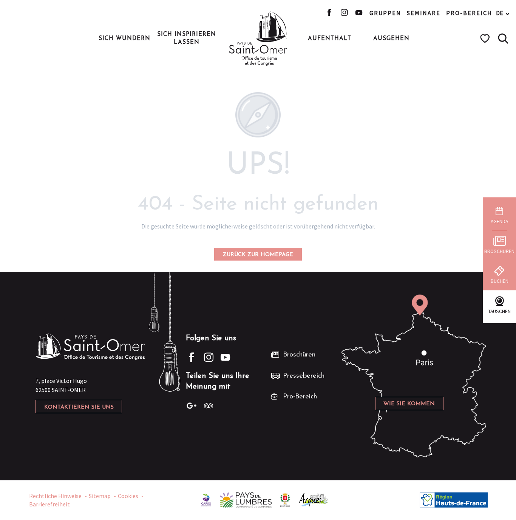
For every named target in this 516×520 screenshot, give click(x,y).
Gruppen (385, 13)
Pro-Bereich (469, 13)
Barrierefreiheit (49, 504)
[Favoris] (485, 38)
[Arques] (314, 499)
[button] (503, 38)
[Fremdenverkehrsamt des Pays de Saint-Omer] (258, 38)
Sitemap (100, 496)
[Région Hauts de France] (454, 499)
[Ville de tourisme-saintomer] (285, 499)
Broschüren (299, 355)
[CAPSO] (206, 499)
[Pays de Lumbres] (246, 499)
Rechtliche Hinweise (55, 496)
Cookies (128, 496)
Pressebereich (303, 376)
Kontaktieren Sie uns (79, 407)
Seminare (423, 13)
